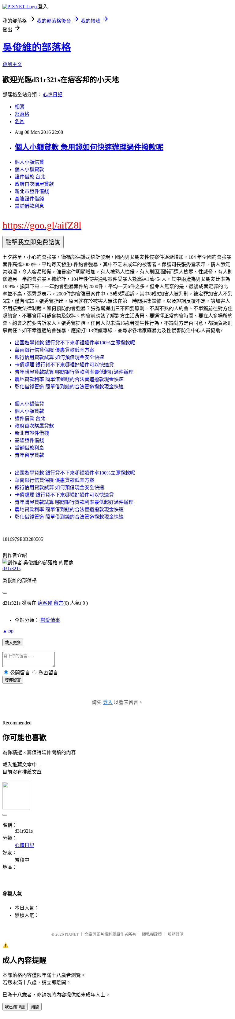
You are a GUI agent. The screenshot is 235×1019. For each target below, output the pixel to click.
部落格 (22, 114)
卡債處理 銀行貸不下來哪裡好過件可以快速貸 (64, 364)
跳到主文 (12, 64)
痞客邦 (45, 603)
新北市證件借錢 (32, 191)
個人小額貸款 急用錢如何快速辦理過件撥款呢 (89, 147)
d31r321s (11, 568)
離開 (35, 1007)
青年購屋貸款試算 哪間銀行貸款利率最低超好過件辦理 (74, 372)
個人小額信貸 (29, 162)
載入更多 (13, 642)
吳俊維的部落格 (36, 47)
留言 (58, 603)
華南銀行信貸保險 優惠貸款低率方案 (54, 350)
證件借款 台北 (30, 176)
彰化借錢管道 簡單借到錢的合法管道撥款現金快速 (69, 386)
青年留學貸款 (29, 455)
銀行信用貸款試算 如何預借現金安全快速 (59, 357)
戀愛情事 (50, 620)
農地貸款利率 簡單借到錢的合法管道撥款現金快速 (69, 379)
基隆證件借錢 (29, 198)
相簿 (19, 106)
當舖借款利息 (29, 206)
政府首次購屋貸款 (34, 184)
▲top (7, 630)
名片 (19, 121)
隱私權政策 (152, 934)
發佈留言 (13, 680)
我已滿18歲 (15, 1007)
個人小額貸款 (29, 169)
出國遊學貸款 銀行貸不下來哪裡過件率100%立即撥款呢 (75, 342)
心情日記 (52, 94)
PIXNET (72, 934)
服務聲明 (176, 934)
